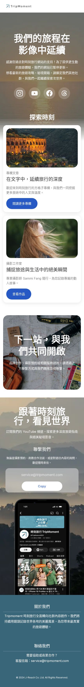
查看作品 (19, 294)
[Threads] (64, 93)
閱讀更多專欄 (22, 203)
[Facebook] (49, 93)
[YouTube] (34, 93)
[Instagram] (20, 93)
